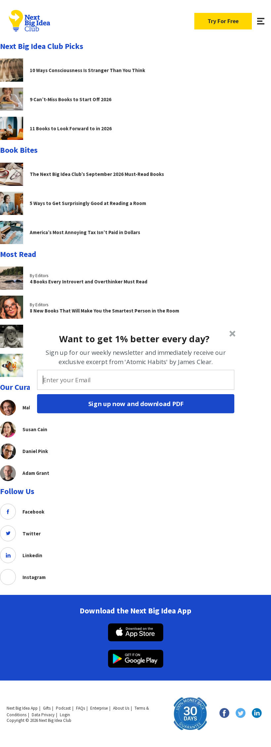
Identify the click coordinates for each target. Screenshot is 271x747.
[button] (134, 338)
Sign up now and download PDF (135, 403)
